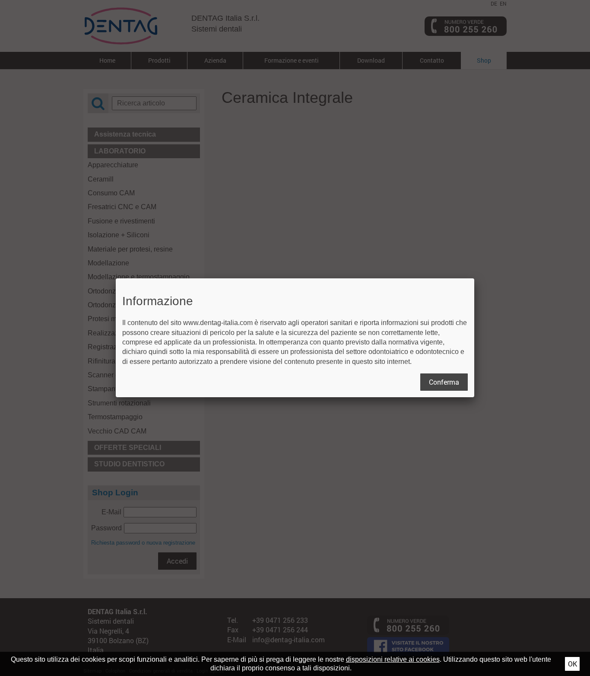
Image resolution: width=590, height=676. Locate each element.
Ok (572, 663)
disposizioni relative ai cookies (393, 659)
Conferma (444, 381)
